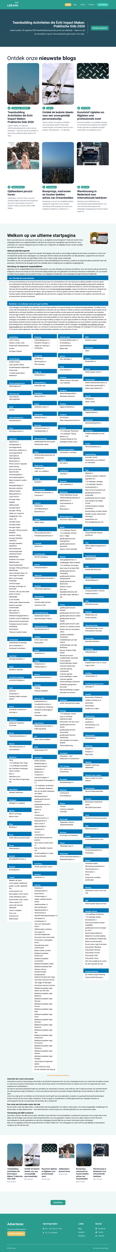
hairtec (36, 599)
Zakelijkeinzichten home (68, 441)
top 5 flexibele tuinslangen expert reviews (18, 769)
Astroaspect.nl (39, 918)
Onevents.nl (38, 495)
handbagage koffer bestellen (70, 562)
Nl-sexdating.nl (65, 343)
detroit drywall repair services (95, 903)
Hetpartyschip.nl (91, 652)
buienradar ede (39, 385)
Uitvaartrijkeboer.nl (92, 580)
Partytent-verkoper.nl (41, 343)
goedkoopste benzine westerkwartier (67, 577)
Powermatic (13, 370)
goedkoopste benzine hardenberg (67, 736)
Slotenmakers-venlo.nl (93, 372)
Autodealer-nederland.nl (17, 709)
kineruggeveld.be (15, 447)
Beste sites (64, 348)
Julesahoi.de (39, 458)
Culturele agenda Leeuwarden (66, 669)
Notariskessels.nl (15, 420)
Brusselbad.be (14, 869)
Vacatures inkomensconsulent (96, 818)
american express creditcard (95, 476)
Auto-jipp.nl (13, 712)
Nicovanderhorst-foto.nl (42, 533)
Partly (11, 760)
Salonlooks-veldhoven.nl (18, 450)
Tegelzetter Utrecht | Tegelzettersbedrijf (67, 823)
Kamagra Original (15, 351)
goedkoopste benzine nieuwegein (67, 572)
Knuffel (11, 348)
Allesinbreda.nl (14, 848)
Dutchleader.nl (90, 738)
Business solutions (16, 488)
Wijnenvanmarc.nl (91, 828)
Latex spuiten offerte (16, 364)
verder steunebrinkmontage (70, 703)
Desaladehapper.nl (66, 782)
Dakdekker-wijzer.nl (41, 407)
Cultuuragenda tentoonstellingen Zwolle (68, 661)
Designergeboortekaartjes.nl (44, 578)
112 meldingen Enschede (18, 765)
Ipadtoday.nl (38, 358)
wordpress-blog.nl (40, 766)
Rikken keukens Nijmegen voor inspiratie (69, 381)
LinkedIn (101, 1236)
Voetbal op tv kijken (92, 708)
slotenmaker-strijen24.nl (93, 388)
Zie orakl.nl (64, 463)
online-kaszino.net (15, 891)
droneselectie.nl (91, 920)
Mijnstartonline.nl (40, 820)
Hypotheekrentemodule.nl (43, 726)
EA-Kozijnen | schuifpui (68, 452)
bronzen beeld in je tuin (83, 284)
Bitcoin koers (13, 816)
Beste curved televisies (93, 941)
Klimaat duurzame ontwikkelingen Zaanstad (69, 656)
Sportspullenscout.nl (41, 629)
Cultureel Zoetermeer (67, 666)
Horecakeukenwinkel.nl (42, 677)
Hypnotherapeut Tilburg (42, 618)
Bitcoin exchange (15, 813)
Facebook (101, 1229)
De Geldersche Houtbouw (43, 707)
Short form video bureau (68, 519)
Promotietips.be (65, 795)
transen (11, 410)
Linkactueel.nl (39, 834)
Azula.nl (37, 832)
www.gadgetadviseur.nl (68, 559)
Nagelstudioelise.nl (41, 910)
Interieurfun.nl (39, 877)
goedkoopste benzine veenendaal (67, 730)
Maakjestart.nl (39, 769)
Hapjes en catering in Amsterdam (42, 346)
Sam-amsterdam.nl (16, 645)
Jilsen (87, 350)
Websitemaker (14, 562)
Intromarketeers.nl (66, 503)
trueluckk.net (13, 916)
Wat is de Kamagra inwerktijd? (16, 579)
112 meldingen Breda (93, 917)
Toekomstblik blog (66, 745)
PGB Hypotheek (40, 729)
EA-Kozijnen (64, 417)
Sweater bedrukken (16, 792)
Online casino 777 (15, 902)
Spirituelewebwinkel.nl (93, 423)
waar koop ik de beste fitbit (69, 568)
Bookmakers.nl (14, 461)
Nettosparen (89, 399)
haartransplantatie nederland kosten (15, 552)
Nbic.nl (36, 812)
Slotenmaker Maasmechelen (19, 602)
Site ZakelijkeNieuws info (94, 522)
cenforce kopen (14, 583)
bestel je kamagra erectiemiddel (15, 606)
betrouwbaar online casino (18, 894)
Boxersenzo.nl (39, 511)
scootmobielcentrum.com (94, 839)
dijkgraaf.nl (89, 473)
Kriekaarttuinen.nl (40, 701)
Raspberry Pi (39, 468)
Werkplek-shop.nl (40, 417)
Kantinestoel (13, 629)
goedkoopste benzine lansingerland (67, 539)
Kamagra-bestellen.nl (16, 659)
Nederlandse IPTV (41, 750)
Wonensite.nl (90, 872)
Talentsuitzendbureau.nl (17, 736)
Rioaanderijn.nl (39, 375)
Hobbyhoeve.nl (39, 664)
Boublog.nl (13, 827)
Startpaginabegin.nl (16, 485)
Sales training (14, 466)
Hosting (37, 688)
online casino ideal (41, 639)
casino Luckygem (15, 910)
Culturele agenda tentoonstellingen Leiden (68, 675)
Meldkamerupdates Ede (43, 966)
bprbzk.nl (37, 809)
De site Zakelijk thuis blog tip (44, 1069)
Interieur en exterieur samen (70, 626)
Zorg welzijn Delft (91, 955)
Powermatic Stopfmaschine (19, 345)
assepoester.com (91, 519)
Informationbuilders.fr (16, 477)
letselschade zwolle (41, 444)
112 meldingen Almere (68, 530)
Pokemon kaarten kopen (18, 632)
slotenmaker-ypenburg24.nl (95, 385)
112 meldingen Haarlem (93, 484)
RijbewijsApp (13, 556)
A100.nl (62, 506)
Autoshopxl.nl (14, 693)
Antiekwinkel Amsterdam (18, 642)
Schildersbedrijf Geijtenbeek (19, 367)
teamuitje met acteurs (67, 692)
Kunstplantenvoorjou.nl (42, 704)
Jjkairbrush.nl (14, 441)
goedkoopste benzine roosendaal (93, 493)
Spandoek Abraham (92, 641)
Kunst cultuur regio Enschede (95, 944)
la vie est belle (14, 599)
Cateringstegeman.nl (41, 340)
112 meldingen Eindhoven (94, 914)
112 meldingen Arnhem (68, 533)
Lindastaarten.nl (40, 921)
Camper (63, 806)
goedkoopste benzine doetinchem (67, 582)
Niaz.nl (11, 773)
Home (68, 5)
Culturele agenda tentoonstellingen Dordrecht (70, 680)
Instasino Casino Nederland (19, 618)
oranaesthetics (14, 749)
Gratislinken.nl (39, 653)
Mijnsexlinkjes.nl (40, 826)
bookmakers (38, 642)
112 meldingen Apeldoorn (43, 788)
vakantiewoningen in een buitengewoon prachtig (94, 629)
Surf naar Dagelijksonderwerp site (68, 590)
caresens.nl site (40, 605)
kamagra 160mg (15, 510)
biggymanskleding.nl (67, 407)
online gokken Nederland (18, 883)
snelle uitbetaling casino (17, 896)
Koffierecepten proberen (43, 929)
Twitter (100, 1232)
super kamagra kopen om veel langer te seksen (18, 574)
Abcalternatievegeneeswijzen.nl (45, 915)
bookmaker (89, 703)
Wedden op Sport (15, 880)
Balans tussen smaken (42, 950)
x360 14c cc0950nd (41, 471)
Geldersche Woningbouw (43, 709)
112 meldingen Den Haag (18, 763)
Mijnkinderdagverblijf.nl (68, 393)
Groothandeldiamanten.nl (69, 340)
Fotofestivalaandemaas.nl (43, 535)
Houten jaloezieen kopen (43, 866)
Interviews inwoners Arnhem (44, 985)
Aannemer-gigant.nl (41, 777)
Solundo (37, 712)
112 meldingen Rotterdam (69, 431)
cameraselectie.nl (91, 487)
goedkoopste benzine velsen (70, 615)
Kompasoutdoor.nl (40, 890)
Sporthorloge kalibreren (93, 933)
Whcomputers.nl (40, 361)
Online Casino (14, 340)
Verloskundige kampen (42, 602)
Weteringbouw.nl (15, 386)
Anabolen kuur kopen (16, 559)
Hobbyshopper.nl (40, 666)
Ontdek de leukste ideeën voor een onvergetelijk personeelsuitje (57, 115)
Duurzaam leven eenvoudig (44, 937)
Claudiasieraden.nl (41, 431)
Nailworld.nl (38, 506)
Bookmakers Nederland (93, 697)
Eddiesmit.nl (38, 772)
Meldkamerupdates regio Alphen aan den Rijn (43, 989)
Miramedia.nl (64, 509)
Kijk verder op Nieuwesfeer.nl (14, 611)
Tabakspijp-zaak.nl (66, 846)
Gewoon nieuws (65, 586)
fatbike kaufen (14, 505)
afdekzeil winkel (14, 491)
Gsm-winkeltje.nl (66, 359)
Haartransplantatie (15, 565)
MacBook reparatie (16, 669)
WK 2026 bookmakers (93, 807)
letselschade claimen (42, 615)
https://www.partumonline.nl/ (70, 420)
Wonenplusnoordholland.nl (94, 866)
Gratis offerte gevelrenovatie (19, 837)
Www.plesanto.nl (15, 493)
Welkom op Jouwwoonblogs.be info (68, 437)
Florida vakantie (91, 617)
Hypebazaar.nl (90, 559)
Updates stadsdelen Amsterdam (67, 635)
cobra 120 (12, 519)
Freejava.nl (89, 751)
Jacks (87, 804)
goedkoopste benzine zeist (69, 623)
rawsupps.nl (89, 686)
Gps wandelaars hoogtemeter (96, 938)
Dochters (91, 5)
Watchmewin (13, 918)
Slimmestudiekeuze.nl (93, 446)
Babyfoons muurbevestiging (95, 936)
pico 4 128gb (64, 536)
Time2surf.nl (38, 774)
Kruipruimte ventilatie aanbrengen (92, 878)
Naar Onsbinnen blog (42, 1066)
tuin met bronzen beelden (62, 289)
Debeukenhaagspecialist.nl (19, 615)
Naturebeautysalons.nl (17, 746)
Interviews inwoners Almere (44, 979)
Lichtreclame (64, 793)
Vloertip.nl (63, 473)
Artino (87, 874)
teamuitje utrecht (91, 457)
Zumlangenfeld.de (15, 453)
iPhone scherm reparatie (18, 463)
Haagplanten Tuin (15, 516)
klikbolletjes (13, 596)
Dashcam (12, 691)
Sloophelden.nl (90, 361)
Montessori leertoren (67, 396)
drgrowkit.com (90, 478)
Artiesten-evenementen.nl (43, 492)
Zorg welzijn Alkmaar (92, 950)
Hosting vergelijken (41, 690)
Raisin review (90, 401)
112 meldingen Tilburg (68, 433)
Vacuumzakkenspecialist (94, 791)
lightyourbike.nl (39, 396)
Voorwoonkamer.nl (92, 869)
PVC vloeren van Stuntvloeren (66, 770)
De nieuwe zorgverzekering (95, 974)
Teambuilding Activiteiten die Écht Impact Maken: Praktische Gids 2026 (49, 24)
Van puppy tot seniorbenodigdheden (42, 933)
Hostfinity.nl (89, 722)
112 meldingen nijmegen (94, 481)
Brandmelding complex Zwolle (96, 511)
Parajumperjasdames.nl (93, 850)
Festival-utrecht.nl (91, 593)
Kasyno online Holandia (68, 549)
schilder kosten (14, 362)
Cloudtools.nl (90, 727)
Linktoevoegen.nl (40, 896)
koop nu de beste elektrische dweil (66, 717)
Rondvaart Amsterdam (17, 648)
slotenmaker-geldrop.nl (42, 589)
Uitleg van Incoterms (16, 513)
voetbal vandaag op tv (93, 700)
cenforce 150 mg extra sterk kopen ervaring (19, 592)
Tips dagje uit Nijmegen (42, 982)
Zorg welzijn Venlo (91, 958)
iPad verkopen (39, 364)
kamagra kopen (14, 499)
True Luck (12, 913)
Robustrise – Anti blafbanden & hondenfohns (69, 757)
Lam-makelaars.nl (66, 484)
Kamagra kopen (15, 524)
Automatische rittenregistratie (14, 397)
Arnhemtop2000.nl (15, 474)
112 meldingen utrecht (68, 713)
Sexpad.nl (38, 482)
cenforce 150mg (15, 535)
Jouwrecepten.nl (91, 676)
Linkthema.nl (39, 815)
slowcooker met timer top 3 (69, 721)
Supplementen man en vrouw (95, 662)
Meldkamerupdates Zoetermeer (41, 954)
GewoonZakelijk (40, 856)
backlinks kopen (91, 340)
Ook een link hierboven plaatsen (58, 1075)
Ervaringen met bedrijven (69, 835)
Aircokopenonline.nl (16, 431)
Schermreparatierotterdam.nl (70, 856)
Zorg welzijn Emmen (92, 952)
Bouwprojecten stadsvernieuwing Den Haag (44, 975)
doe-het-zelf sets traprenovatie (15, 470)
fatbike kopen (39, 522)
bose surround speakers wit (95, 490)
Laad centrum (14, 496)
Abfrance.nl (38, 546)
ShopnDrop (89, 853)
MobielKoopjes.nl (40, 763)
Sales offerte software (42, 739)
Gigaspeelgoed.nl (91, 412)
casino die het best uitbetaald (16, 906)
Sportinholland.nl (66, 345)
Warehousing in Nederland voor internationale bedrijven (92, 194)
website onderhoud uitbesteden (92, 766)
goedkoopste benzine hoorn (70, 613)
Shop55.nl (89, 749)
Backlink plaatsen (100, 28)
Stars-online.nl (39, 823)
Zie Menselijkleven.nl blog (43, 853)
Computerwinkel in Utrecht (94, 590)
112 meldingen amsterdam (44, 785)
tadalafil (12, 502)
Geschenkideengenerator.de (44, 455)
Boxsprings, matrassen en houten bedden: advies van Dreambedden (57, 194)
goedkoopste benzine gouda (44, 441)
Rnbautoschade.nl (41, 567)
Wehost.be (89, 719)
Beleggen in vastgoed (17, 803)
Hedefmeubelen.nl (41, 904)
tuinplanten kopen (40, 715)
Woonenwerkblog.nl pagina (69, 689)
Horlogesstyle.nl (15, 444)
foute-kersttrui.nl (66, 369)
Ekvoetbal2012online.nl (17, 859)
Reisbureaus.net (91, 615)
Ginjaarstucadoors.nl (41, 428)
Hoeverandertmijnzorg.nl (94, 977)
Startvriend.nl (39, 893)
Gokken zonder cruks (16, 343)
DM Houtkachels (15, 548)
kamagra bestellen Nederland (15, 544)
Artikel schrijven (40, 760)
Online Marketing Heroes (69, 495)
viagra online (89, 665)
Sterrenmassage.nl (41, 557)
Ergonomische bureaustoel (18, 621)
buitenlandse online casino (18, 899)
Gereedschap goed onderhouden (41, 946)
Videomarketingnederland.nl (70, 497)
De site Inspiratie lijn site (94, 964)
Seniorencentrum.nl (41, 818)
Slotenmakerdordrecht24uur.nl (96, 382)
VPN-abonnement (91, 604)
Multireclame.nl (65, 500)
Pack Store (89, 754)
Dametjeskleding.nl (41, 508)
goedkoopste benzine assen (95, 498)
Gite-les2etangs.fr (40, 907)
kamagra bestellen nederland (15, 539)
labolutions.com (14, 776)
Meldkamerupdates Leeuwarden (41, 959)
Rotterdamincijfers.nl (67, 859)
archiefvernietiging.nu (17, 680)
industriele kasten (91, 863)
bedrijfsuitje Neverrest (93, 569)
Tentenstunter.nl (40, 912)
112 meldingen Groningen (69, 565)
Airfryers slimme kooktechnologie (40, 970)
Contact (82, 5)
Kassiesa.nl (38, 888)
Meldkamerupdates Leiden (44, 963)
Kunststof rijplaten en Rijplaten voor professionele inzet (90, 115)
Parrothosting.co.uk (92, 724)
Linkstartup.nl (39, 829)
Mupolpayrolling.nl (41, 796)
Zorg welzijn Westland (93, 947)
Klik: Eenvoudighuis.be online (95, 961)
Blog (75, 5)
